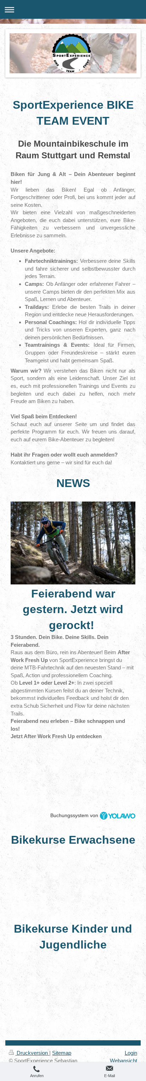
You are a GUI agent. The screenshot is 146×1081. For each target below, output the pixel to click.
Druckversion (32, 1053)
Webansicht (123, 1061)
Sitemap (61, 1053)
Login (131, 1053)
